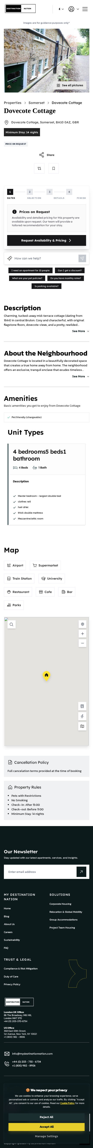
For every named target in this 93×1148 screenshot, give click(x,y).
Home (7, 908)
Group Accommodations (64, 920)
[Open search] (11, 624)
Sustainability (12, 940)
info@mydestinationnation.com (32, 1053)
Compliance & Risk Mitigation (21, 969)
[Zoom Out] (83, 643)
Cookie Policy (67, 1103)
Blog (6, 916)
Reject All (46, 1117)
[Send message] (82, 258)
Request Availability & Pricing (43, 240)
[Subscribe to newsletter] (81, 872)
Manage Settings (46, 1136)
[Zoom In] (83, 634)
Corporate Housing (60, 904)
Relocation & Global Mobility (66, 912)
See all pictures (72, 85)
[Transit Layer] (82, 706)
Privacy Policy (12, 984)
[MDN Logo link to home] (20, 9)
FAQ (6, 948)
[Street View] (82, 716)
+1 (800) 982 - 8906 (23, 1065)
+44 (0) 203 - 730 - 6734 (26, 1061)
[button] (46, 676)
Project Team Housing (62, 928)
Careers (8, 932)
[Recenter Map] (83, 624)
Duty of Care (11, 977)
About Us (9, 924)
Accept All (47, 1126)
